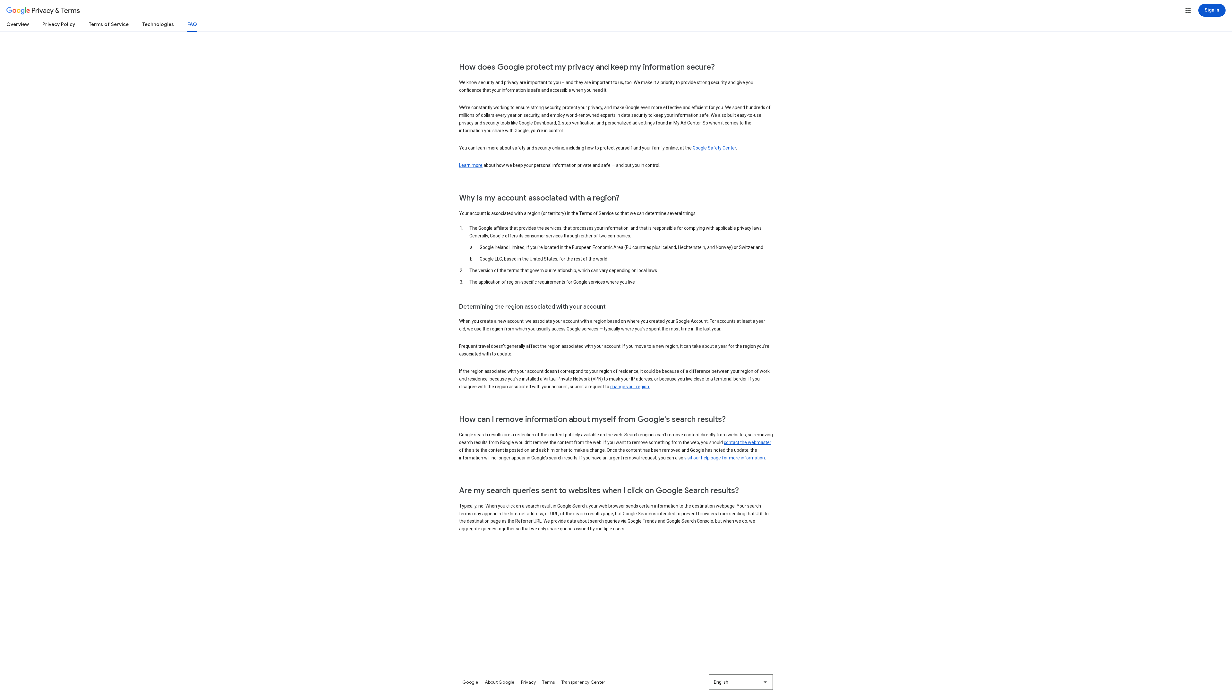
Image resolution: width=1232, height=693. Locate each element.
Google (470, 682)
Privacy (528, 682)
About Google (500, 682)
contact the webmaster (747, 442)
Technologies (158, 24)
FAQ (192, 24)
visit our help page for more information (724, 457)
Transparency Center (583, 682)
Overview (17, 24)
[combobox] (741, 682)
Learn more (471, 165)
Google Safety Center (714, 147)
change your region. (630, 386)
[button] (1188, 10)
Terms (548, 682)
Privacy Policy (58, 24)
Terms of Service (109, 24)
